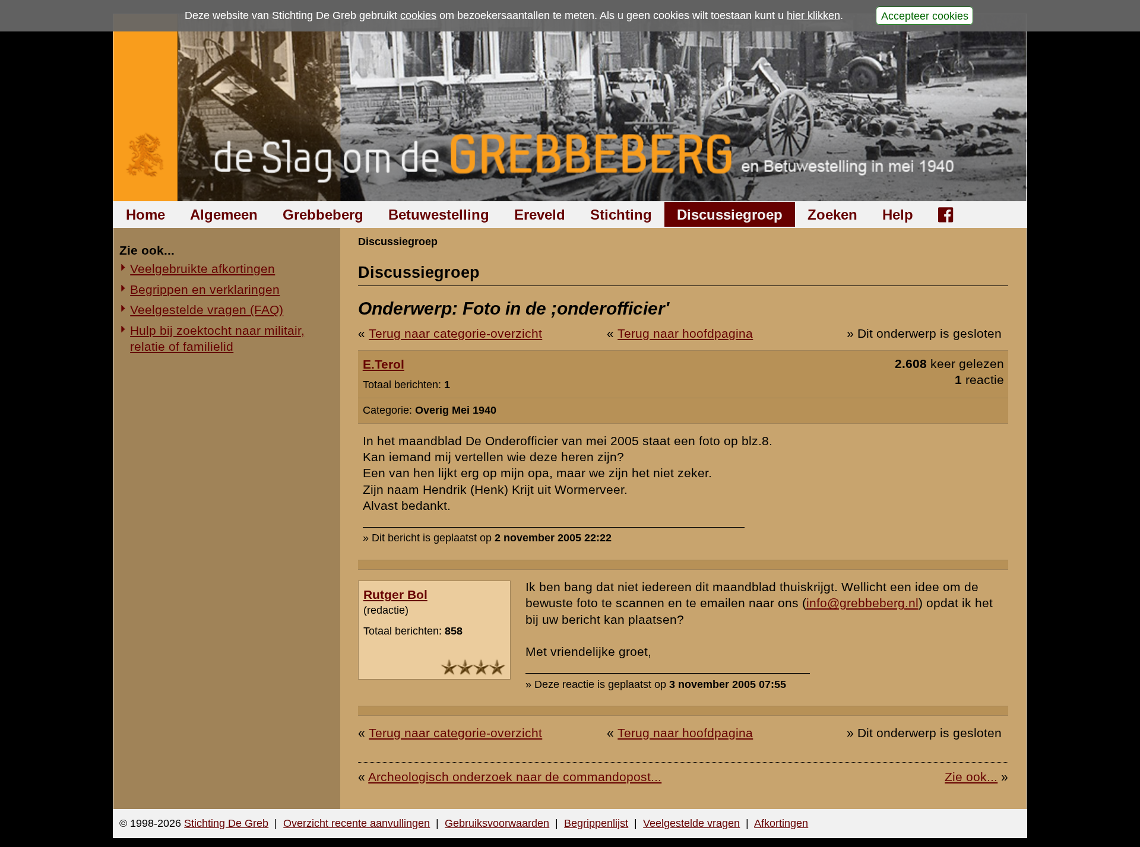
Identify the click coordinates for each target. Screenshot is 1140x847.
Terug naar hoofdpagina (685, 333)
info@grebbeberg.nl (862, 603)
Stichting (621, 215)
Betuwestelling (438, 215)
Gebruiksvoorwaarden (497, 823)
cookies (418, 15)
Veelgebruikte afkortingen (202, 268)
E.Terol (383, 364)
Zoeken (832, 215)
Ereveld (539, 215)
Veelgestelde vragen (691, 823)
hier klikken (813, 15)
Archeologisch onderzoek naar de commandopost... (514, 776)
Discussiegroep (730, 215)
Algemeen (224, 215)
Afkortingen (781, 823)
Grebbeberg (323, 215)
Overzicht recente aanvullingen (356, 823)
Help (897, 215)
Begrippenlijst (596, 823)
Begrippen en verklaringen (205, 289)
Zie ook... (971, 776)
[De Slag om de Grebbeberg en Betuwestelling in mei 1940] (570, 107)
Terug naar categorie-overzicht (455, 333)
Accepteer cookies (924, 15)
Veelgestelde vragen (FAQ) (206, 309)
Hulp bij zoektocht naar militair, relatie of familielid (217, 338)
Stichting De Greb (226, 823)
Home (145, 215)
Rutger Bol (395, 594)
